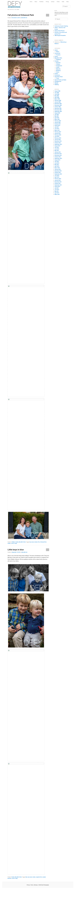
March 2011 (57, 194)
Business (58, 62)
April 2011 (57, 192)
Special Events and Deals (60, 80)
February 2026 (58, 100)
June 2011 (57, 189)
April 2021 (57, 117)
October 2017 (58, 124)
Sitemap (35, 885)
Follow (58, 1)
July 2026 (57, 92)
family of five (37, 542)
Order (63, 1)
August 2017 (57, 125)
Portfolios (41, 1)
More (67, 1)
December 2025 (58, 103)
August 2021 (57, 113)
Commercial (57, 53)
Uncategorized (58, 81)
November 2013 (58, 155)
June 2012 (57, 175)
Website (56, 83)
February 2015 (58, 138)
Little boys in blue (16, 549)
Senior (57, 72)
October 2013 (58, 156)
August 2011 (57, 186)
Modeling (58, 70)
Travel (57, 78)
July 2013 (57, 161)
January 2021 (58, 122)
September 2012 (58, 174)
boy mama (32, 542)
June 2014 (57, 149)
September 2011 (58, 185)
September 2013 (58, 158)
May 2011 (57, 191)
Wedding (57, 84)
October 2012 (58, 172)
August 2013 (57, 160)
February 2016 (58, 135)
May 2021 (57, 116)
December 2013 (58, 153)
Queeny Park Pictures (59, 30)
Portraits (57, 61)
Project (56, 73)
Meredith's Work (22, 542)
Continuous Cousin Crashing (61, 26)
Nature (57, 51)
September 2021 (58, 111)
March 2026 (57, 99)
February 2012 (58, 178)
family (34, 877)
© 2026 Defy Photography (43, 885)
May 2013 (57, 164)
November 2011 (58, 182)
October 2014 (58, 142)
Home (31, 1)
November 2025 (58, 105)
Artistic (56, 50)
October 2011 (58, 183)
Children (13, 542)
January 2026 (58, 102)
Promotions (57, 75)
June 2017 (57, 128)
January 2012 (58, 180)
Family (17, 542)
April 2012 (57, 177)
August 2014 (57, 146)
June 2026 (57, 94)
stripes (9, 543)
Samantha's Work (59, 76)
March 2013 (57, 167)
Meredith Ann (24, 17)
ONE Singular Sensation (60, 35)
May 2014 (57, 150)
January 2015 (58, 139)
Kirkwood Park (43, 542)
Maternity (58, 69)
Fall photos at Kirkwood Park (21, 15)
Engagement (59, 65)
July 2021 (57, 114)
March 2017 (57, 130)
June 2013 (57, 163)
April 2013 (57, 166)
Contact (52, 1)
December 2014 (58, 141)
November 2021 (58, 110)
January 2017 (58, 133)
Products (58, 54)
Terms (32, 885)
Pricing (47, 1)
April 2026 (57, 97)
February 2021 (58, 120)
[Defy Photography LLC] (16, 3)
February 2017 (58, 131)
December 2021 (58, 108)
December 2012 (58, 171)
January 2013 (58, 169)
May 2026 (57, 95)
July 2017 (57, 127)
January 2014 (58, 152)
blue (26, 877)
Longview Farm (39, 877)
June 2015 (57, 136)
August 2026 (57, 91)
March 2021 (57, 119)
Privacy (28, 885)
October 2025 (58, 106)
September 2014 (58, 144)
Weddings (58, 59)
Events (56, 56)
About (36, 1)
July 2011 (57, 188)
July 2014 (57, 147)
